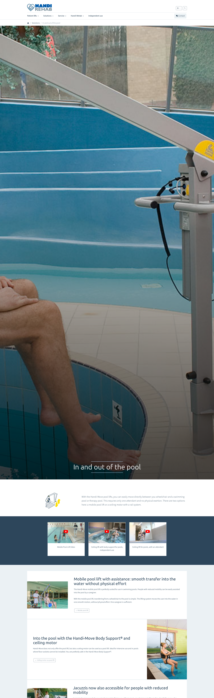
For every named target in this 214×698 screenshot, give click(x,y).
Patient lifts (32, 15)
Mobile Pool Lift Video (66, 547)
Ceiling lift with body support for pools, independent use (107, 549)
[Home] (39, 7)
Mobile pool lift (82, 610)
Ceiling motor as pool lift (45, 660)
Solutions (47, 15)
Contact (181, 15)
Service (61, 15)
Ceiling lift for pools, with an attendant (148, 547)
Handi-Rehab (76, 15)
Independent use (95, 15)
